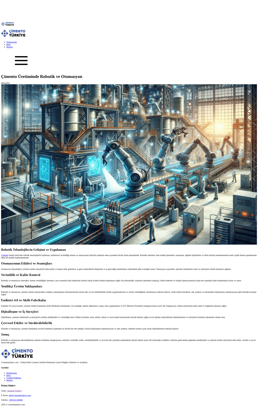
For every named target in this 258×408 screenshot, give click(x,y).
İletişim (9, 47)
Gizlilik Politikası (13, 378)
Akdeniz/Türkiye (14, 391)
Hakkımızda (11, 42)
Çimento (4, 255)
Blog (8, 44)
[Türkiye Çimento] (7, 25)
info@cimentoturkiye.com (20, 395)
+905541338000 (16, 400)
